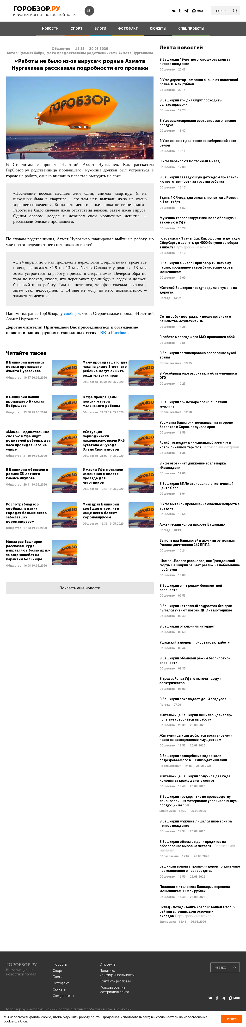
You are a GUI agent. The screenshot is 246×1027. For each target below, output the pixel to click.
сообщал (72, 313)
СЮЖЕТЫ (158, 28)
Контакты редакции (115, 981)
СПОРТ (77, 28)
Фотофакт (61, 983)
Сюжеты (59, 989)
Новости (60, 964)
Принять (232, 1019)
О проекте (107, 964)
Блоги (57, 977)
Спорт (57, 971)
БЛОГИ (100, 28)
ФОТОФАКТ (128, 28)
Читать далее (41, 373)
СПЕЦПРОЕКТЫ (191, 28)
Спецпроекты (63, 996)
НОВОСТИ (50, 28)
